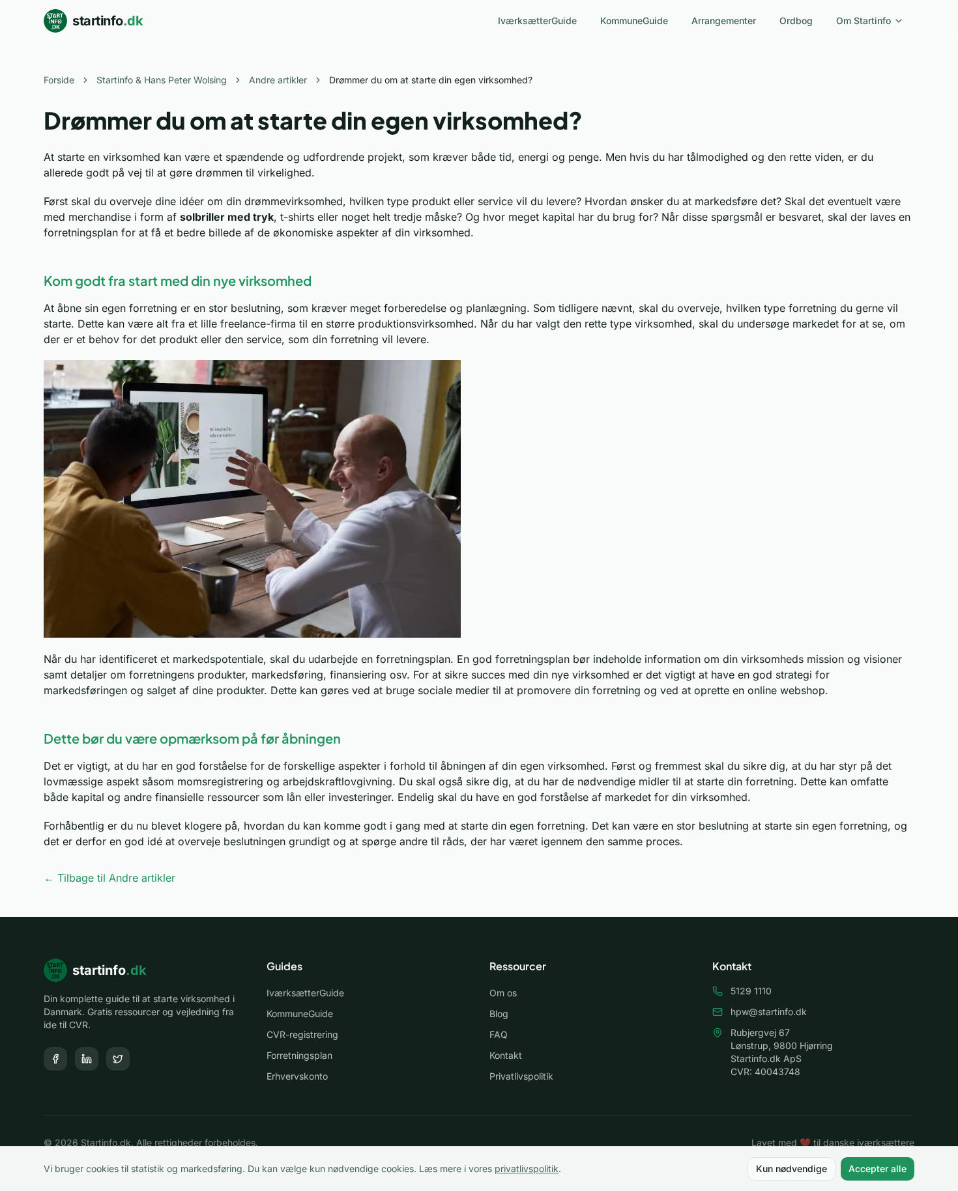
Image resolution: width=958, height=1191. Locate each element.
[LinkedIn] (86, 1059)
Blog (498, 1013)
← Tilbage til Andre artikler (109, 877)
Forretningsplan (299, 1055)
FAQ (498, 1034)
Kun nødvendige (791, 1168)
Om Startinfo (863, 20)
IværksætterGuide (537, 20)
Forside (59, 79)
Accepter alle (878, 1168)
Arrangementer (723, 20)
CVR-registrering (302, 1034)
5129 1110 (751, 990)
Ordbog (796, 20)
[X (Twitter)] (118, 1059)
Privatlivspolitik (521, 1076)
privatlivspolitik (527, 1168)
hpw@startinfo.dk (769, 1011)
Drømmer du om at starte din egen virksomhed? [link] (430, 79)
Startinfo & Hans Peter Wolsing (161, 79)
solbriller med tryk (227, 216)
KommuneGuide (634, 20)
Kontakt (505, 1055)
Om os (503, 992)
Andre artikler (278, 79)
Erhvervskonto (297, 1076)
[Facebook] (55, 1059)
